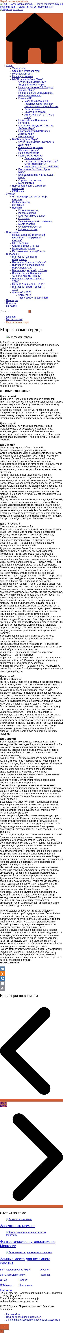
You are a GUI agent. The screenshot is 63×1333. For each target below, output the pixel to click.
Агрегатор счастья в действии (41, 166)
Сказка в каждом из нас (25, 246)
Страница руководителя (26, 71)
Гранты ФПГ (25, 98)
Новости (11, 303)
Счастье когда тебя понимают (35, 221)
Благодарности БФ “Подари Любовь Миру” (34, 132)
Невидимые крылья (23, 248)
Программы (13, 232)
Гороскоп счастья (28, 210)
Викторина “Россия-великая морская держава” (28, 266)
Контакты (11, 306)
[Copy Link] (31, 988)
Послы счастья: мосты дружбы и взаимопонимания (35, 94)
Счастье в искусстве (29, 226)
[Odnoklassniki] (31, 973)
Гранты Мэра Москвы (30, 155)
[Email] (31, 983)
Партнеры (12, 300)
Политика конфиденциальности (24, 1317)
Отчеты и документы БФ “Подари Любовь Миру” (32, 83)
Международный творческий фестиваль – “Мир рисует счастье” (28, 238)
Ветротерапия (32, 109)
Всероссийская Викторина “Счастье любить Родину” (27, 274)
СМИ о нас (18, 191)
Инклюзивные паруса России (28, 251)
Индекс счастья (27, 213)
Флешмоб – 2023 (21, 292)
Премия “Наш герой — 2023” (28, 284)
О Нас (3, 1280)
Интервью (18, 205)
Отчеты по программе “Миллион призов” (30, 148)
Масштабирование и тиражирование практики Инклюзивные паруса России (41, 104)
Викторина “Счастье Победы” (29, 262)
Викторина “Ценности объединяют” (24, 258)
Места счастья (26, 224)
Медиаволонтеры (22, 73)
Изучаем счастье (27, 229)
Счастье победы (33, 158)
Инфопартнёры (21, 202)
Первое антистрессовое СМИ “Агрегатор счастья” (41, 162)
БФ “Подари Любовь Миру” (27, 79)
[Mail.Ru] (31, 978)
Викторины (12, 254)
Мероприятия (26, 136)
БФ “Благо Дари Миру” (25, 139)
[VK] (31, 968)
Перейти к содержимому (14, 1)
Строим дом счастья (29, 180)
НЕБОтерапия (20, 243)
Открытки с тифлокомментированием (33, 296)
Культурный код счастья (31, 215)
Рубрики (17, 207)
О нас (9, 65)
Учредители (19, 68)
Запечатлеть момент (17, 1226)
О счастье (24, 218)
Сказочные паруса (35, 112)
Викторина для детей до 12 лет (29, 270)
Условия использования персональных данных (33, 1319)
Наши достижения (22, 76)
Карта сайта (13, 1314)
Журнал (10, 194)
